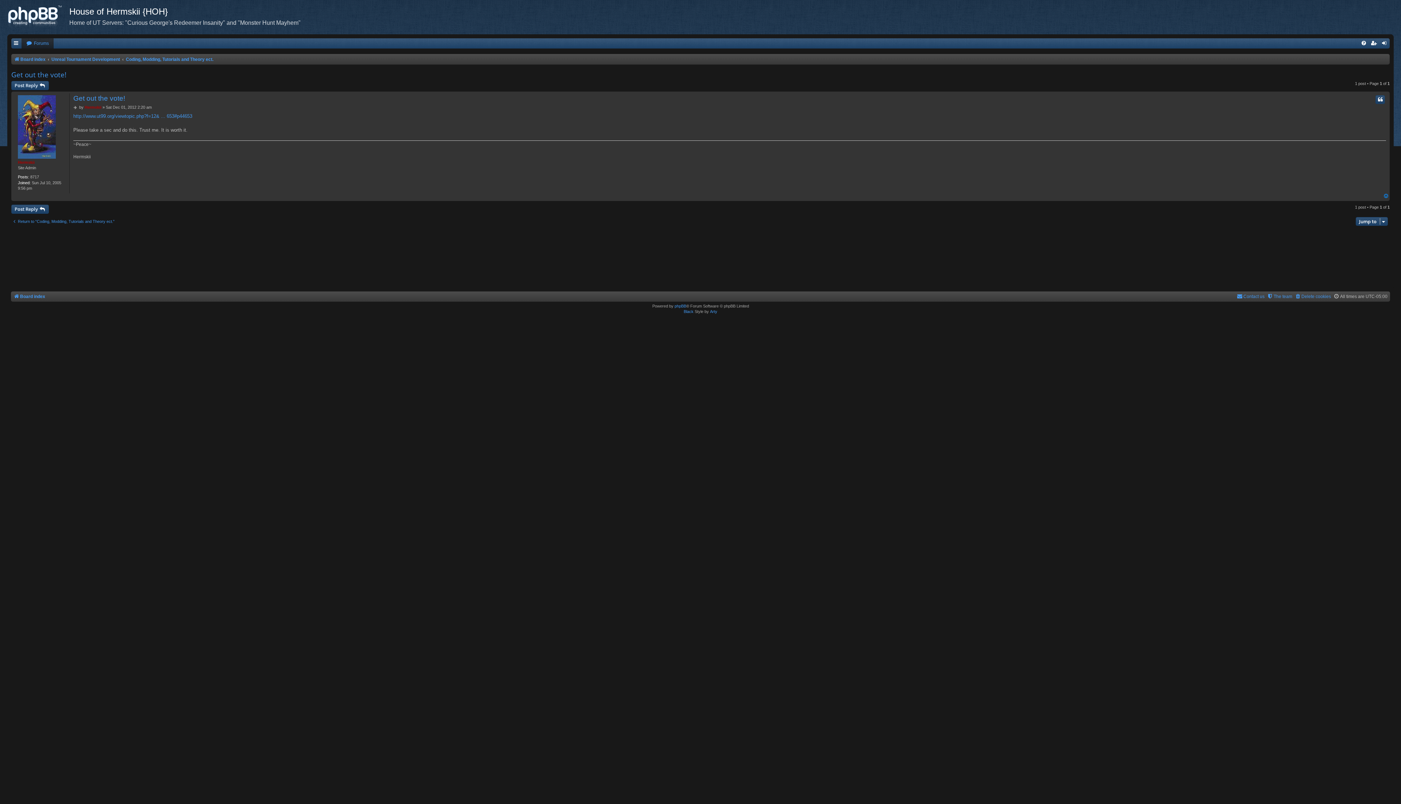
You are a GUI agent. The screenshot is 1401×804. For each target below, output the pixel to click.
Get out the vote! (38, 75)
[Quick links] (16, 44)
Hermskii (26, 162)
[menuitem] (37, 44)
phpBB (680, 306)
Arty (713, 311)
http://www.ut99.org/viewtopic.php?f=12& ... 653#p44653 (132, 116)
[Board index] (38, 16)
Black (689, 311)
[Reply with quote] (1380, 99)
